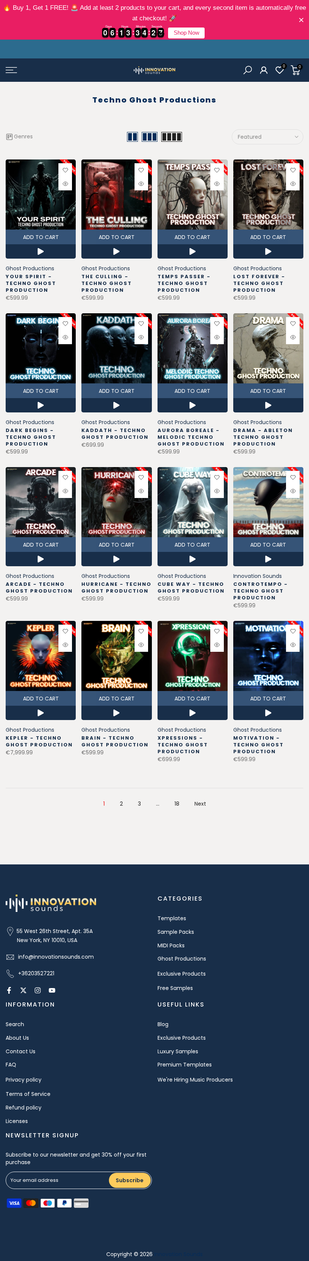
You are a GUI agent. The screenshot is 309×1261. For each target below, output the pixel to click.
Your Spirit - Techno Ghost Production (31, 283)
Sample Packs (176, 932)
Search (15, 1024)
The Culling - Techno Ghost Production (106, 283)
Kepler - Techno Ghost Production (39, 741)
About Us (17, 1038)
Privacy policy (23, 1079)
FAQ (11, 1064)
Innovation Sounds (257, 576)
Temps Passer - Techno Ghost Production (184, 283)
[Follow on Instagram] (37, 990)
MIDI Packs (171, 945)
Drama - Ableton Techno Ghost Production (263, 437)
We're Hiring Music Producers (195, 1079)
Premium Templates (185, 1064)
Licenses (17, 1121)
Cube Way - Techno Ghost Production (191, 587)
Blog (163, 1024)
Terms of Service (28, 1094)
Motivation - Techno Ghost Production (258, 744)
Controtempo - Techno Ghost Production (260, 591)
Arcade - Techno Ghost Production (39, 587)
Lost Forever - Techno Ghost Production (259, 283)
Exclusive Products (182, 974)
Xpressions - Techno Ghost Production (183, 744)
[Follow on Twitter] (23, 990)
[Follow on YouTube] (52, 990)
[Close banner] (301, 20)
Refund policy (23, 1107)
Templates (172, 918)
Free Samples (175, 988)
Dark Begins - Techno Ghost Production (31, 437)
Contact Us (20, 1051)
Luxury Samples (178, 1051)
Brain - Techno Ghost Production (114, 741)
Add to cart (41, 237)
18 (176, 803)
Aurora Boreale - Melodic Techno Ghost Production (191, 437)
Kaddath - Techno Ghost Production (114, 434)
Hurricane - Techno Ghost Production (116, 587)
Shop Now (186, 33)
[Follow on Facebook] (9, 990)
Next (200, 803)
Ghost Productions (30, 268)
